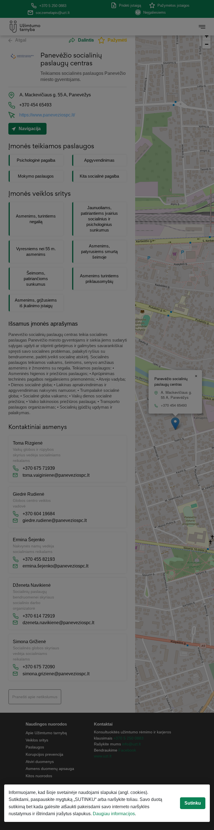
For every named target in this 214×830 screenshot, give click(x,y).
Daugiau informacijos (114, 813)
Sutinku (192, 803)
